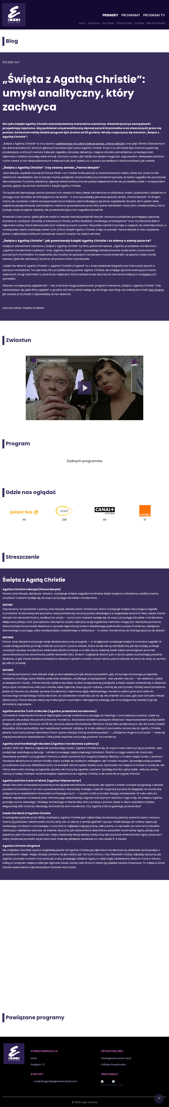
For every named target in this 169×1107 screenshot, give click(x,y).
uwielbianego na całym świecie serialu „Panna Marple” (91, 144)
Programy (130, 15)
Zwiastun (94, 23)
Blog (82, 23)
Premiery (110, 15)
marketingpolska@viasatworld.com (55, 1081)
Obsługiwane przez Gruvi (116, 1058)
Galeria (139, 23)
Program (108, 23)
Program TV (154, 15)
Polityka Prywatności (113, 1064)
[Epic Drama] (14, 14)
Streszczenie (124, 23)
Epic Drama (156, 290)
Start (34, 1058)
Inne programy (155, 23)
